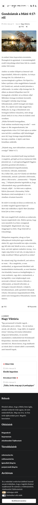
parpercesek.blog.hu (10, 467)
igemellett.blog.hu (9, 463)
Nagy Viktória (25, 24)
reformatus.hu (7, 455)
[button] (4, 492)
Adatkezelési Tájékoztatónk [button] (12, 489)
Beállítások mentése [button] (19, 501)
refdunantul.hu (8, 459)
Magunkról (6, 433)
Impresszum (6, 437)
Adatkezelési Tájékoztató (12, 441)
